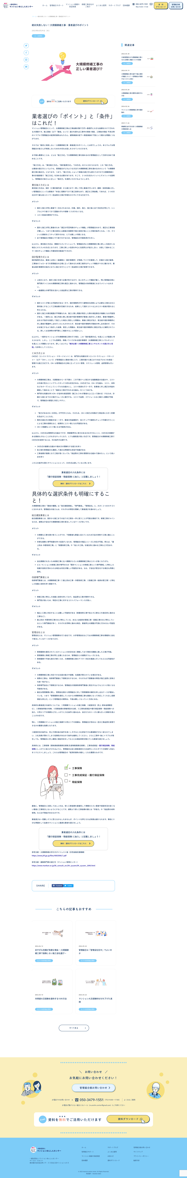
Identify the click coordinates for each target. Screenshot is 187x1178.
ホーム (45, 5)
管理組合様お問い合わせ (142, 1147)
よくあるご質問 (129, 1100)
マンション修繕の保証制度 (73, 5)
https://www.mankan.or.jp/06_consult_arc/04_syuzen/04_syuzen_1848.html (63, 865)
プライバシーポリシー (141, 1156)
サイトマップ (138, 1152)
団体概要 (126, 5)
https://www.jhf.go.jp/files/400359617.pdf (49, 855)
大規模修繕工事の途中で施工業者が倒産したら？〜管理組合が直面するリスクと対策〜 (132, 76)
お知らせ (111, 1156)
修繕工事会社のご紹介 (88, 5)
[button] (26, 45)
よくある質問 (101, 5)
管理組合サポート (57, 5)
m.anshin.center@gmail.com (100, 1105)
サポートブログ (115, 5)
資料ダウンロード (114, 1160)
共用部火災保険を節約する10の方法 (51, 999)
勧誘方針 (137, 1160)
